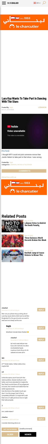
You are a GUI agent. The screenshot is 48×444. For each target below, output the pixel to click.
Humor (14, 9)
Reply (41, 310)
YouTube (5, 151)
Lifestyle (5, 9)
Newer (28, 434)
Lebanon (42, 107)
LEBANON (13, 164)
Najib (11, 107)
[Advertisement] (24, 70)
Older (10, 434)
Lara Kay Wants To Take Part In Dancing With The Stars (24, 100)
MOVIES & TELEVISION (24, 164)
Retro (22, 9)
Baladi (30, 9)
